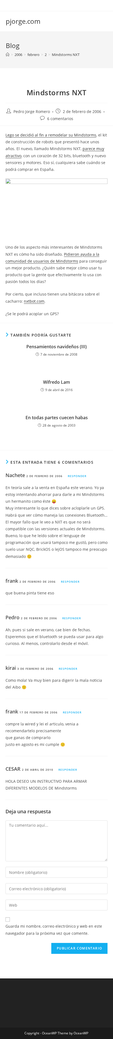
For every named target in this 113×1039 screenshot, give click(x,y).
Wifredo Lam (56, 382)
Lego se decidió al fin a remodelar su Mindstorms (50, 135)
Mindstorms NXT (66, 54)
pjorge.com (23, 21)
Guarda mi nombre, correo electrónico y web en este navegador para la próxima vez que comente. (53, 930)
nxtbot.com (34, 301)
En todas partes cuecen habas (57, 418)
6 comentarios (60, 118)
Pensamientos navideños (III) (56, 347)
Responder (77, 476)
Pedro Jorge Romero (31, 111)
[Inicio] (7, 54)
